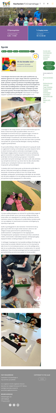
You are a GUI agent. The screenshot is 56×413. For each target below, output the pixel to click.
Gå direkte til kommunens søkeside (46, 56)
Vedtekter (45, 90)
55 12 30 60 (6, 401)
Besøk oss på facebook (49, 63)
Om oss (16, 51)
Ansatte (10, 51)
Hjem (4, 51)
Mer (32, 51)
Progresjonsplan (47, 89)
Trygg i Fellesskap (47, 87)
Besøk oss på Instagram (49, 68)
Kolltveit (6, 399)
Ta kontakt (27, 64)
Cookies (42, 379)
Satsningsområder (24, 51)
